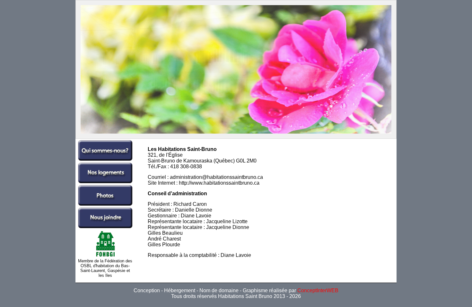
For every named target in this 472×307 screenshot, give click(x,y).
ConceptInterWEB (317, 290)
